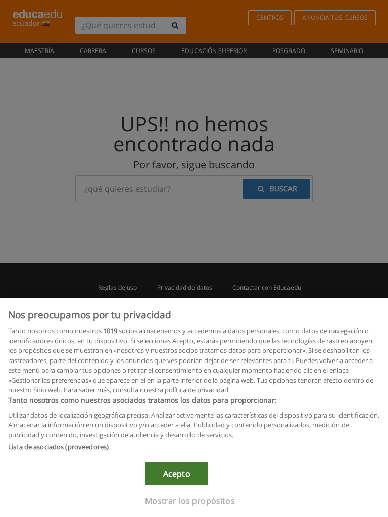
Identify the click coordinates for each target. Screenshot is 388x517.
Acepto (176, 473)
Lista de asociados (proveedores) (58, 446)
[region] (194, 407)
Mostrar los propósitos (190, 500)
